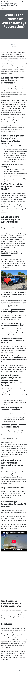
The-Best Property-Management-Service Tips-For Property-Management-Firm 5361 (12, 4)
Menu (3, 8)
